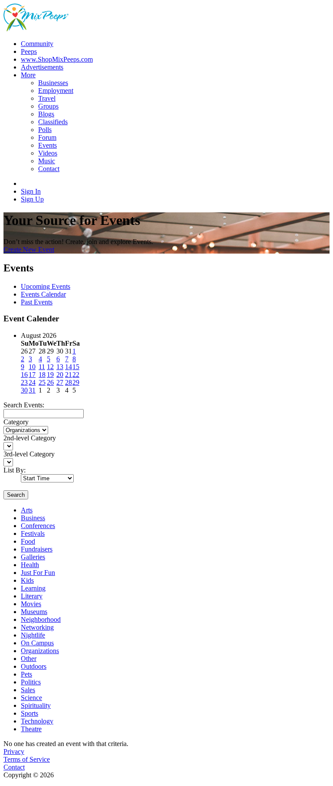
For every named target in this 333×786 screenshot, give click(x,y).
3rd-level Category (29, 454)
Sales (28, 690)
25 (42, 382)
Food (28, 541)
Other (28, 658)
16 (24, 374)
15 (75, 366)
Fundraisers (36, 549)
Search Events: (23, 405)
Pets (26, 674)
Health (30, 564)
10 (32, 366)
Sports (29, 713)
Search (16, 495)
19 (50, 374)
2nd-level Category (29, 438)
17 (32, 374)
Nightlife (33, 635)
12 (50, 366)
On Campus (37, 643)
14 (68, 366)
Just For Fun (38, 572)
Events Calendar (43, 294)
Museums (34, 611)
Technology (37, 721)
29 (75, 382)
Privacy (13, 751)
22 (75, 374)
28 (68, 382)
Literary (31, 596)
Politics (31, 682)
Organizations (40, 650)
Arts (27, 510)
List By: (14, 470)
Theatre (31, 729)
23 (24, 382)
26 (50, 382)
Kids (27, 580)
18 (42, 374)
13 (59, 366)
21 (68, 374)
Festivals (33, 533)
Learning (33, 588)
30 (24, 390)
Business (33, 518)
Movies (31, 604)
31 (32, 390)
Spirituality (36, 705)
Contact (14, 767)
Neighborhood (41, 619)
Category (16, 422)
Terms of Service (26, 759)
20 (59, 374)
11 (42, 366)
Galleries (33, 557)
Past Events (36, 302)
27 (59, 382)
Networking (37, 627)
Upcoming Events (45, 286)
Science (31, 697)
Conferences (38, 525)
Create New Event (28, 249)
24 (32, 382)
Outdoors (33, 666)
